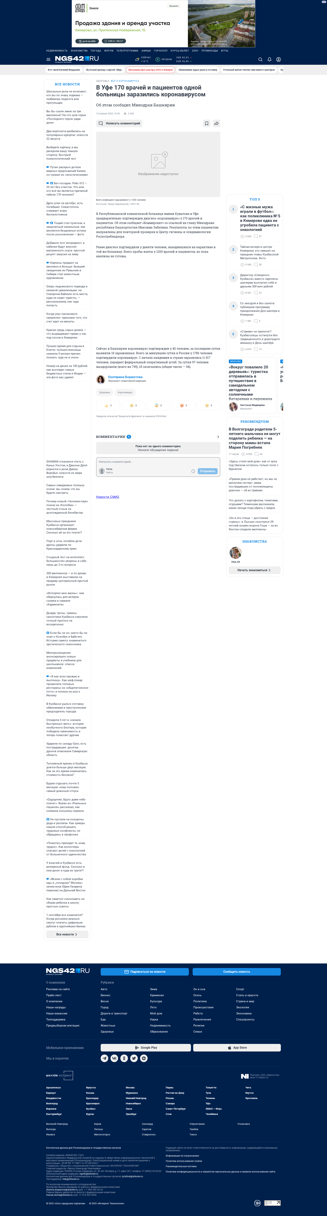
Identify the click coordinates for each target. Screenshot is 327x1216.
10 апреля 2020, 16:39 (108, 113)
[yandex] (144, 1058)
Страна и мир (245, 1001)
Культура (156, 1001)
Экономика (243, 1013)
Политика (200, 1001)
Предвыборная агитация (62, 1025)
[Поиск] (260, 59)
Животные (108, 1025)
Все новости (67, 84)
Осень (197, 995)
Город (104, 1007)
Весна (105, 1001)
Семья (197, 1031)
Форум (108, 50)
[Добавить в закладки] (206, 123)
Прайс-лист (54, 995)
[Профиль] (278, 59)
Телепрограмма (127, 50)
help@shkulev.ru (71, 1179)
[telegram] (104, 1058)
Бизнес (105, 995)
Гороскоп (161, 50)
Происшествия (203, 1007)
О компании (54, 1001)
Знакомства (79, 50)
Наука (154, 1019)
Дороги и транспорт (114, 1013)
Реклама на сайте (58, 989)
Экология (242, 1007)
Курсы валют (180, 50)
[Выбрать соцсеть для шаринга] (216, 123)
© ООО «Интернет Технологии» (106, 1203)
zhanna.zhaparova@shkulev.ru (62, 1189)
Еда (103, 1019)
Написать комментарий (123, 123)
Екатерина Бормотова (125, 377)
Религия (198, 1025)
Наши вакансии (56, 1013)
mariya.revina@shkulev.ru (59, 1195)
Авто (104, 989)
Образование (159, 1031)
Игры (224, 50)
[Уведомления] (269, 59)
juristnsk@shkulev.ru (132, 1176)
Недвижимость (57, 50)
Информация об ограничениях (182, 1155)
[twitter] (134, 1058)
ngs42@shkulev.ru (88, 1173)
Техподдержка (55, 1019)
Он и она (199, 989)
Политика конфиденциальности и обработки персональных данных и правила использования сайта (220, 1171)
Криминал (157, 995)
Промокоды (210, 50)
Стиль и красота (247, 995)
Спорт (240, 989)
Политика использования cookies (184, 1161)
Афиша (146, 50)
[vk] (114, 1058)
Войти (109, 472)
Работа (198, 1013)
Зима (153, 989)
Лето (153, 1007)
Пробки (164, 59)
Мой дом (156, 1013)
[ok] (124, 1058)
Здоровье (104, 392)
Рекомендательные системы (181, 1166)
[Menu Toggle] (48, 59)
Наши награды (56, 1007)
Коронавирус (125, 392)
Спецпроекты (245, 1019)
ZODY (195, 50)
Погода (96, 50)
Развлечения (202, 1019)
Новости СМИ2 (107, 497)
